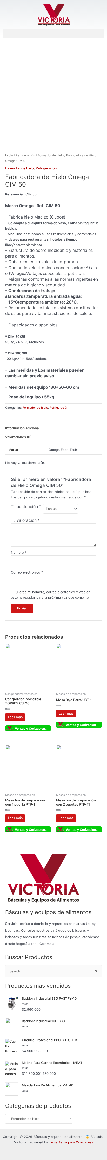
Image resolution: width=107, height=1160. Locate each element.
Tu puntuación (26, 506)
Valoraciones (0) (18, 437)
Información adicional (22, 428)
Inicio (9, 155)
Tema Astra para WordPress (71, 1142)
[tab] (53, 428)
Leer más (15, 717)
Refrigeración (25, 155)
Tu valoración (25, 520)
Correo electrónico (27, 572)
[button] (53, 33)
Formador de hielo (51, 155)
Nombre (18, 553)
